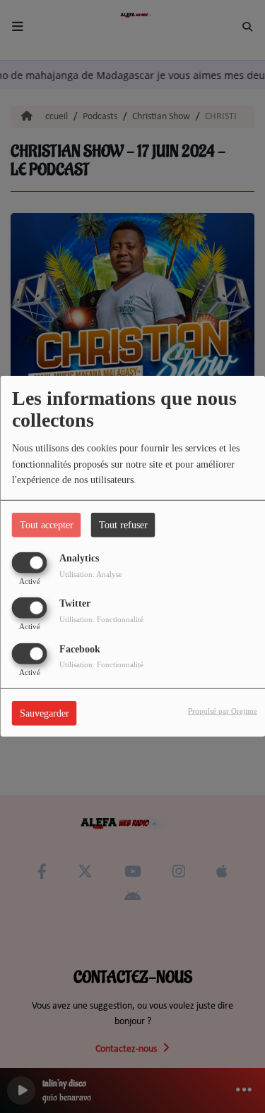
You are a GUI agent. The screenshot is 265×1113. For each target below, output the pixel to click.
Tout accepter (46, 525)
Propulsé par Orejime (222, 710)
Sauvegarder (44, 712)
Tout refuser (123, 525)
